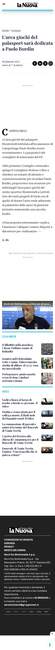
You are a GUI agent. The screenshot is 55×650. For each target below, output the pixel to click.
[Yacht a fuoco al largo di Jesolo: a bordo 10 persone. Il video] (47, 401)
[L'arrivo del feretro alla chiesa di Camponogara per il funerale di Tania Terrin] (47, 438)
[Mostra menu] (4, 4)
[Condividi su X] (45, 63)
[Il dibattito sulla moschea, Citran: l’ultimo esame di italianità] (47, 349)
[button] (27, 314)
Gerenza (9, 543)
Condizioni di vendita (18, 539)
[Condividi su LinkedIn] (40, 63)
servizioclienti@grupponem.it (21, 604)
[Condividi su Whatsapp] (50, 63)
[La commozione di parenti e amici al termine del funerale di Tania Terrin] (47, 426)
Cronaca (16, 30)
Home (5, 30)
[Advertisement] (27, 18)
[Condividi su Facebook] (34, 63)
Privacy (9, 546)
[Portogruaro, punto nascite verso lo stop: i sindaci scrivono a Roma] (47, 378)
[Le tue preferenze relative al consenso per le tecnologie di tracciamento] (50, 645)
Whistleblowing (15, 550)
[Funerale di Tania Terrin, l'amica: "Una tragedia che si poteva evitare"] (47, 450)
